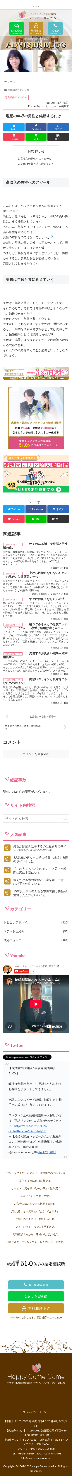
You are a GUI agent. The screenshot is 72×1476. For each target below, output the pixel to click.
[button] (65, 818)
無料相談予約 (39, 1308)
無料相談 (36, 31)
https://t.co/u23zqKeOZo (30, 1126)
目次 (31, 151)
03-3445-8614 (26, 1453)
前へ (4, 60)
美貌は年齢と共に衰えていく (37, 163)
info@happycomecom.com (36, 1458)
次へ (67, 60)
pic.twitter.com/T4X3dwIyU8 (27, 1131)
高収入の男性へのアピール (36, 158)
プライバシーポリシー (36, 1412)
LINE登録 (16, 31)
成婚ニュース (35, 940)
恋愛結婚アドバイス (16, 97)
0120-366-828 (38, 1284)
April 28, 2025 (47, 1152)
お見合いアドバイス (35, 922)
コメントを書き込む (36, 754)
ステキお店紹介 (35, 931)
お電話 (55, 31)
